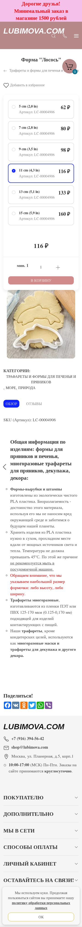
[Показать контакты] (65, 35)
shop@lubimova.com (29, 747)
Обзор (11, 403)
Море (11, 387)
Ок (41, 916)
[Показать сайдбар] (76, 35)
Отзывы (34, 403)
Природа (27, 387)
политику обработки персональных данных (41, 905)
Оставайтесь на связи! (38, 880)
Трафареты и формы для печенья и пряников (41, 379)
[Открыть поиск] (53, 35)
